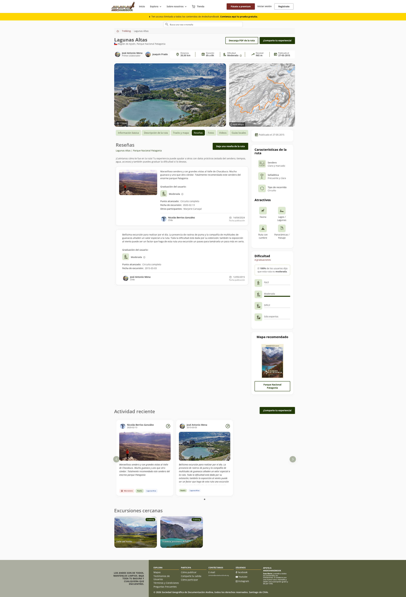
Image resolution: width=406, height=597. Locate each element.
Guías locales (239, 132)
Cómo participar (189, 579)
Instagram (243, 581)
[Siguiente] (293, 459)
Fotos (211, 132)
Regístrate (283, 6)
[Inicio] (118, 30)
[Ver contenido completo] (168, 426)
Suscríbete (267, 573)
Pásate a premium (241, 6)
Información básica (128, 132)
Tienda (200, 6)
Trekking (126, 30)
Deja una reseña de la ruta (230, 146)
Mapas (157, 572)
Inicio (142, 6)
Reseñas (198, 132)
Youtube (243, 576)
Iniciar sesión (264, 6)
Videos (222, 132)
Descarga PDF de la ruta (242, 40)
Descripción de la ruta (156, 132)
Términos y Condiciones (166, 582)
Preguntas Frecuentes (165, 586)
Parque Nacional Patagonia (272, 386)
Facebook (242, 572)
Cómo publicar (188, 572)
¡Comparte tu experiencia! (277, 40)
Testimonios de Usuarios (162, 578)
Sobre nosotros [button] (175, 6)
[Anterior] (116, 459)
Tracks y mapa (181, 132)
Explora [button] (154, 6)
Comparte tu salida (191, 576)
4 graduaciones (263, 259)
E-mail (211, 572)
